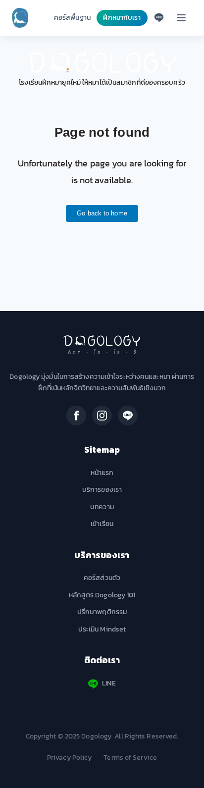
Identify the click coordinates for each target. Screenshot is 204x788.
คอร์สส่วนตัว (102, 578)
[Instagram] (102, 415)
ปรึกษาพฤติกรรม (102, 612)
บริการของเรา (102, 489)
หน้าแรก (102, 473)
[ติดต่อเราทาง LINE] (158, 17)
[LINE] (128, 415)
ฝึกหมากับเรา (122, 17)
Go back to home (102, 213)
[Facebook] (76, 415)
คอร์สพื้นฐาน (72, 17)
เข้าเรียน (102, 524)
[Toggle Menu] (181, 18)
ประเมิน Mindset (102, 629)
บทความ (102, 507)
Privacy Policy (69, 757)
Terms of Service (130, 757)
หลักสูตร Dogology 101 (102, 595)
